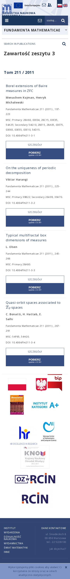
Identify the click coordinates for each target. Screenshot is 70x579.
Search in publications (19, 44)
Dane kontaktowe (53, 528)
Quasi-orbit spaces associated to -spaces (33, 305)
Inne (7, 552)
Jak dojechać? (58, 548)
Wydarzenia (12, 532)
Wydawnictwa (13, 543)
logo (7, 9)
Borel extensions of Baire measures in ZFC (26, 88)
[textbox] (8, 307)
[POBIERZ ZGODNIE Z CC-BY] (35, 154)
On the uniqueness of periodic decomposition (31, 170)
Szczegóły (35, 144)
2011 (29, 72)
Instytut (10, 528)
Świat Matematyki (16, 547)
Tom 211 (12, 72)
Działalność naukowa (12, 538)
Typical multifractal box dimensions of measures (26, 237)
